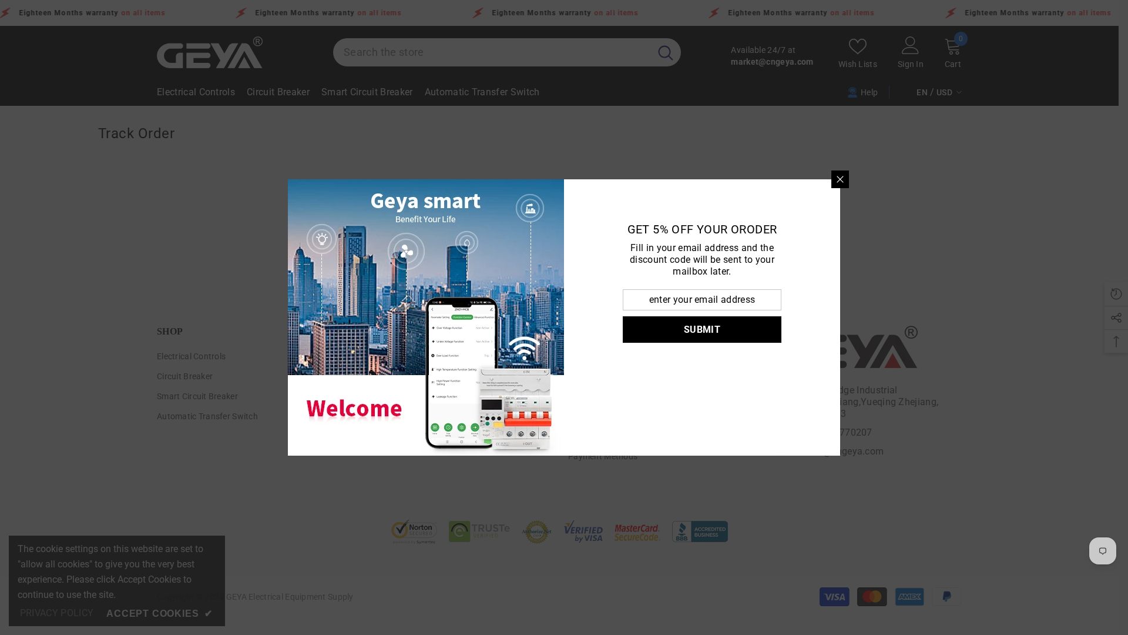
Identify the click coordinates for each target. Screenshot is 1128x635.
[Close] (840, 179)
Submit (702, 329)
